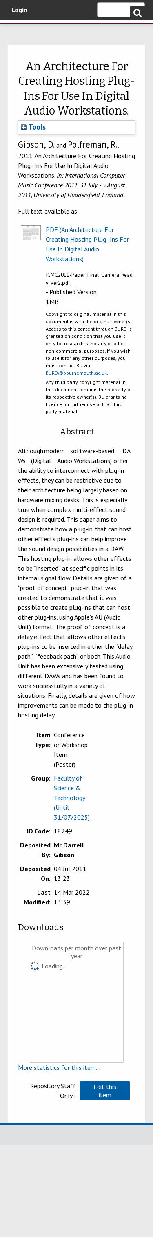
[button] (105, 1090)
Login (19, 10)
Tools (36, 127)
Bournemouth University (18, 31)
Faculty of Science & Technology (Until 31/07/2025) (72, 797)
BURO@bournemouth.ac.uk (76, 373)
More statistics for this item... (59, 1067)
